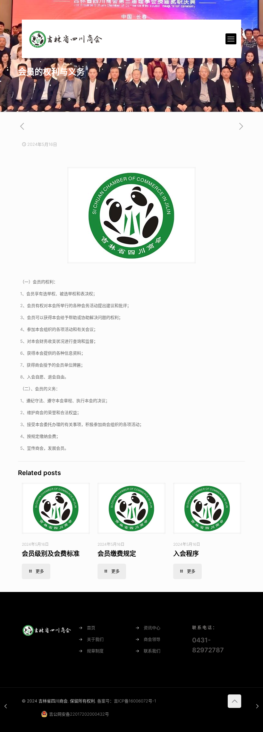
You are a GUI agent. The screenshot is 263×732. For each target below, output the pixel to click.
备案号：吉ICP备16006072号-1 (126, 700)
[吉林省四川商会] (65, 39)
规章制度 (95, 650)
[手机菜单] (230, 38)
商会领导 (152, 639)
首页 (91, 627)
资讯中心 (152, 627)
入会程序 (186, 554)
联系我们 (152, 650)
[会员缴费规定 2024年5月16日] (257, 706)
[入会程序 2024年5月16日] (5, 706)
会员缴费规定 (117, 554)
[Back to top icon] (234, 701)
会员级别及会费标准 (51, 554)
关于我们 (95, 639)
